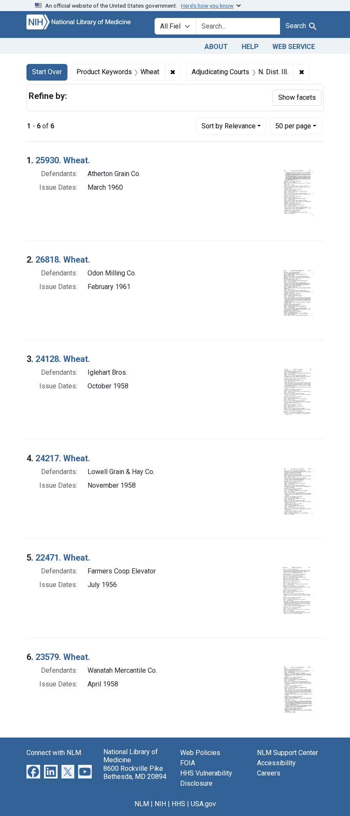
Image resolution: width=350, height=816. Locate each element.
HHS (178, 804)
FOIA (187, 763)
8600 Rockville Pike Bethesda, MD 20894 (134, 772)
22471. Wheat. (62, 558)
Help (250, 47)
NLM (141, 804)
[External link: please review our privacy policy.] (33, 771)
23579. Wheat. (62, 657)
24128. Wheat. (62, 359)
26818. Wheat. (62, 260)
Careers (268, 773)
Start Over (47, 72)
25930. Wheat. (62, 160)
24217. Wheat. (62, 458)
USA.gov (203, 804)
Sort (228, 126)
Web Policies (200, 753)
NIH (160, 804)
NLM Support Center (287, 753)
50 (293, 126)
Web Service (293, 47)
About (216, 47)
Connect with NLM (53, 753)
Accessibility (276, 763)
